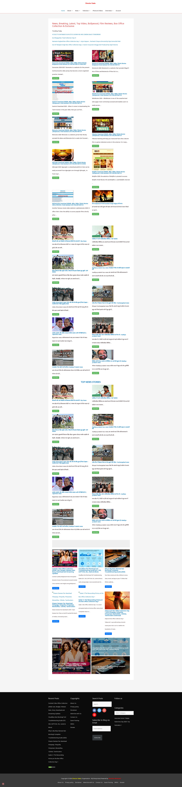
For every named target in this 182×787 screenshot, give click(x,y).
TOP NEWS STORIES (91, 382)
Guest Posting (74, 720)
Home (63, 11)
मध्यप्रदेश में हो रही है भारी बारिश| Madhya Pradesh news (67, 367)
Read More (55, 78)
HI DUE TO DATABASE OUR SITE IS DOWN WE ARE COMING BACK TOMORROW (76, 34)
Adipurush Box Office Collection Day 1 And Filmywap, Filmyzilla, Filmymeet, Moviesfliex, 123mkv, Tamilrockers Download (117, 613)
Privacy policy (74, 707)
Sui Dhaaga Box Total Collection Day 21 (64, 38)
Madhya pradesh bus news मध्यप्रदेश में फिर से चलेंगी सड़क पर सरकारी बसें (111, 268)
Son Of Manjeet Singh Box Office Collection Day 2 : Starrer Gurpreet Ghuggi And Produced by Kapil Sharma (85, 45)
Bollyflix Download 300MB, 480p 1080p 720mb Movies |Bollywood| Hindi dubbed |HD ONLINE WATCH (108, 172)
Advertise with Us (75, 713)
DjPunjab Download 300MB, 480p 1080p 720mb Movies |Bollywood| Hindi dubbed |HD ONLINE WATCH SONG (69, 163)
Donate (72, 727)
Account (118, 11)
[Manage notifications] (3, 784)
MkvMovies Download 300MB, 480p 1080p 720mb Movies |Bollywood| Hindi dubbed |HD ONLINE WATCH (109, 94)
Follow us (118, 698)
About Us (73, 703)
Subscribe (97, 737)
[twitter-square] (99, 710)
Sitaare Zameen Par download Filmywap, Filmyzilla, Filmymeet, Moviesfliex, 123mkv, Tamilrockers (63, 605)
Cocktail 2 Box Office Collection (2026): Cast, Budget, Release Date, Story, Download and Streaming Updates (63, 571)
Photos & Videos (98, 11)
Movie (69, 11)
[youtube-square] (94, 715)
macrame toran (119, 718)
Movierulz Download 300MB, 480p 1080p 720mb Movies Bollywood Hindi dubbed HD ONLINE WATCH (109, 64)
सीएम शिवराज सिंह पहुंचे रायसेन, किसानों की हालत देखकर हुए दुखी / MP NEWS (70, 271)
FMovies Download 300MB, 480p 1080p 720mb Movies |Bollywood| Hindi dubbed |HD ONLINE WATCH (108, 134)
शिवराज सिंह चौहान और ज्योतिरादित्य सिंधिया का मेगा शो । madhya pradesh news (109, 335)
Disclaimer (73, 710)
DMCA (72, 724)
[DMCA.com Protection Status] (51, 767)
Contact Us (73, 717)
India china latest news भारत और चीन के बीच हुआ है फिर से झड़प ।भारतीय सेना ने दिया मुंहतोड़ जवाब (70, 303)
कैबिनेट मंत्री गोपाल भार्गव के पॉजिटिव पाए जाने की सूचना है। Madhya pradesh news (109, 361)
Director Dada (76, 778)
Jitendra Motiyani (114, 778)
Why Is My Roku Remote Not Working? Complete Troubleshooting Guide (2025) (115, 570)
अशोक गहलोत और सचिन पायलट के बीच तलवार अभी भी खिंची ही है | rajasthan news (69, 333)
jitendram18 (62, 671)
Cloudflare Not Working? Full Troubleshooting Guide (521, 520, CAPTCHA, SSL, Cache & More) (90, 570)
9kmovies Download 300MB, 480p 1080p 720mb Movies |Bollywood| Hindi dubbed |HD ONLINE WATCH (69, 130)
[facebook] (94, 710)
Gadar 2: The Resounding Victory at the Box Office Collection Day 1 (91, 600)
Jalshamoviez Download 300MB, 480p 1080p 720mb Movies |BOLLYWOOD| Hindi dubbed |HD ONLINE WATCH (70, 204)
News (76, 11)
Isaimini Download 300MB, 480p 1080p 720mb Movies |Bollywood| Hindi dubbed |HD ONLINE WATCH (68, 102)
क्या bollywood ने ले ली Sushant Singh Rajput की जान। (107, 203)
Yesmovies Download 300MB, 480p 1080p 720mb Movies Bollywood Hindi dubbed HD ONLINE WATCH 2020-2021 (69, 63)
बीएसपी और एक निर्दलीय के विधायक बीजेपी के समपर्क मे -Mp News (69, 241)
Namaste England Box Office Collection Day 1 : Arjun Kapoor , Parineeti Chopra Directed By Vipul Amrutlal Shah (86, 41)
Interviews (108, 11)
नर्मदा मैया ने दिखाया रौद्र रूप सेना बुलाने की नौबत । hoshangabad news (110, 303)
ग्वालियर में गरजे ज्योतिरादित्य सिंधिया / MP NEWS (104, 239)
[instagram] (104, 710)
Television (86, 11)
